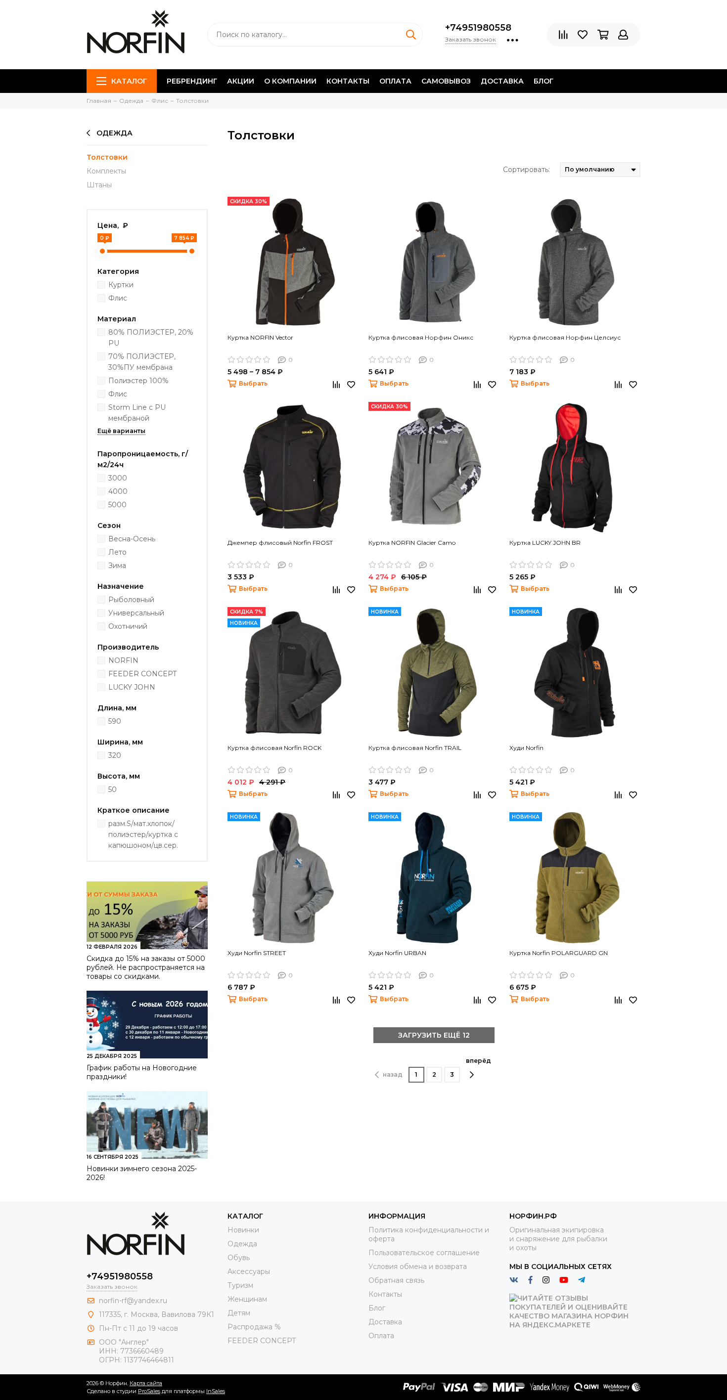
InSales (215, 1391)
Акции (240, 81)
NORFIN (123, 660)
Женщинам (247, 1299)
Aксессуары (248, 1271)
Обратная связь (396, 1280)
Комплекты (106, 171)
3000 (117, 478)
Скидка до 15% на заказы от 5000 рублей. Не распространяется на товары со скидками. (146, 967)
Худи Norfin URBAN (397, 953)
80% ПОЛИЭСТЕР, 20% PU (150, 338)
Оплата (395, 81)
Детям (238, 1313)
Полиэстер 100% (138, 380)
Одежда (114, 133)
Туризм (240, 1285)
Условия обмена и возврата (417, 1266)
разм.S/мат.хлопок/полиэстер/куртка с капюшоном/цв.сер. (143, 834)
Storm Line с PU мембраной (137, 413)
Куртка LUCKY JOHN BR (545, 542)
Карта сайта (146, 1383)
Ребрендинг (192, 81)
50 (112, 789)
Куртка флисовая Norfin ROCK (274, 747)
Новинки (243, 1229)
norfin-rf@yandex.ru (133, 1300)
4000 (118, 491)
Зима (117, 565)
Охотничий (127, 626)
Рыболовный (131, 599)
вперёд (478, 1060)
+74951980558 (478, 27)
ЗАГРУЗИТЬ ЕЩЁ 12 (434, 1035)
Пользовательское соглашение (424, 1252)
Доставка (502, 81)
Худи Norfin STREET (256, 953)
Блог (543, 81)
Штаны (99, 184)
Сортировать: (526, 169)
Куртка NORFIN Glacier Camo (411, 542)
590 (114, 721)
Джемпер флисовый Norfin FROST (280, 542)
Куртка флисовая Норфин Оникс (420, 337)
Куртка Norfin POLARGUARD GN (558, 953)
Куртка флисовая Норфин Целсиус (565, 337)
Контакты (347, 81)
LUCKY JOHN (131, 687)
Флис (117, 298)
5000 (117, 504)
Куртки (121, 284)
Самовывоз (446, 81)
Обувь (238, 1257)
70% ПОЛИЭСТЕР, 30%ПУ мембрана (142, 362)
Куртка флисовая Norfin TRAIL (414, 747)
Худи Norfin (526, 747)
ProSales (149, 1391)
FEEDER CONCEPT (142, 673)
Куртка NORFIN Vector (260, 337)
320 (114, 755)
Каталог (129, 81)
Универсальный (136, 613)
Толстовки (107, 157)
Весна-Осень (131, 538)
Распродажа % (254, 1326)
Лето (117, 552)
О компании (290, 81)
